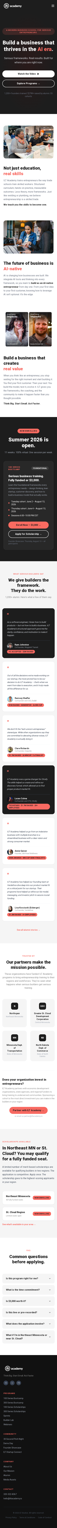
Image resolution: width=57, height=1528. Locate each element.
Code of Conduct (45, 1518)
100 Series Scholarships (15, 1407)
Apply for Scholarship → (28, 534)
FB (19, 1383)
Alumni (7, 1475)
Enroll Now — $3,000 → (28, 525)
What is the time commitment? (23, 1289)
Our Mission (9, 1471)
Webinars (8, 1424)
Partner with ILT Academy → (28, 1110)
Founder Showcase (12, 1448)
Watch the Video (27, 73)
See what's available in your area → (19, 1224)
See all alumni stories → (28, 930)
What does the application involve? (25, 1323)
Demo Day (8, 1443)
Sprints (7, 1416)
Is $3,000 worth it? (16, 1301)
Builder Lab (9, 1420)
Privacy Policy (11, 1518)
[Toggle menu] (53, 6)
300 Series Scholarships (15, 1411)
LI (12, 1383)
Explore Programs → (28, 83)
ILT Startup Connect (13, 1452)
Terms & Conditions (27, 1518)
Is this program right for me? (22, 1278)
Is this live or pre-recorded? (21, 1312)
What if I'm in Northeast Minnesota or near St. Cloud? (26, 1337)
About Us (8, 1466)
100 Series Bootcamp (13, 1398)
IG (6, 1383)
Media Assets (10, 1479)
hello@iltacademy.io (13, 1498)
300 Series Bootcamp (13, 1403)
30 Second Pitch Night (14, 1439)
